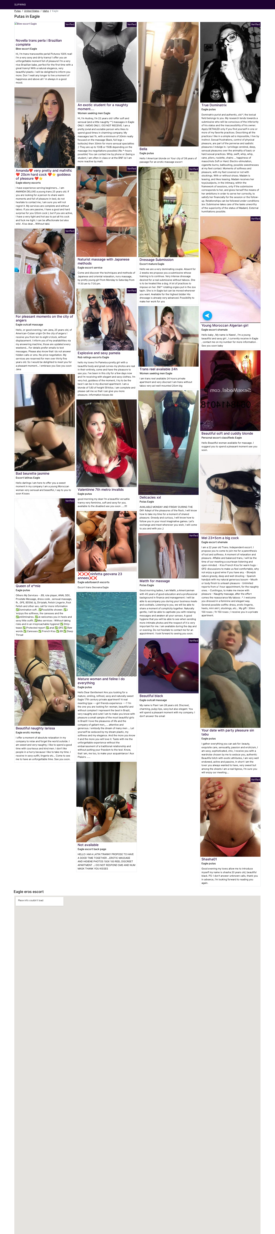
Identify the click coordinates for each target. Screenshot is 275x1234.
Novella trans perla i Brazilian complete (39, 42)
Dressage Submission (156, 260)
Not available (88, 845)
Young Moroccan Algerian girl (224, 325)
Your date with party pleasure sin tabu (227, 732)
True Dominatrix (214, 105)
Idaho (46, 10)
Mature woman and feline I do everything (101, 681)
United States (31, 10)
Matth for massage (155, 581)
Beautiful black (151, 696)
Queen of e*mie (28, 586)
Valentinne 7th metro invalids (101, 490)
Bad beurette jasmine (32, 473)
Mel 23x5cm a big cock (220, 538)
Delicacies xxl (150, 497)
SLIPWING (20, 4)
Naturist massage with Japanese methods (103, 261)
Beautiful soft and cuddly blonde (227, 433)
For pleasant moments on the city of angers (44, 318)
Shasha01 (209, 859)
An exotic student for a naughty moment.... (103, 107)
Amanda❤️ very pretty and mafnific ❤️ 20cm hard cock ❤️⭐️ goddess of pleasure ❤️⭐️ (44, 174)
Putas (17, 10)
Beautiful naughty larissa (35, 728)
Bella (143, 149)
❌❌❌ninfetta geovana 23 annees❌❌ (100, 576)
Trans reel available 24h (159, 369)
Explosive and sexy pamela (99, 353)
